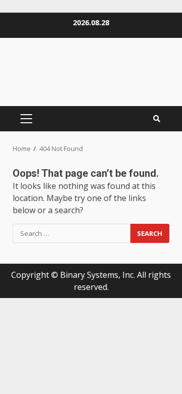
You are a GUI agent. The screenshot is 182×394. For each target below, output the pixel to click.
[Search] (156, 118)
